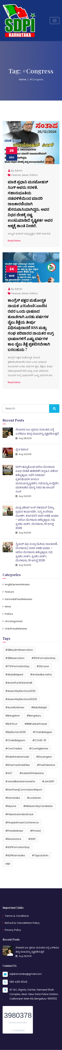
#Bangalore (12, 715)
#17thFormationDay (17, 666)
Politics (33, 175)
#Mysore (10, 806)
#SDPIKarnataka (15, 855)
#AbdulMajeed (14, 674)
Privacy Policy (13, 930)
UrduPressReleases (16, 628)
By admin (16, 170)
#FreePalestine (46, 765)
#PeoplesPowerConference (22, 822)
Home (22, 79)
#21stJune (43, 666)
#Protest (35, 830)
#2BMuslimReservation (19, 650)
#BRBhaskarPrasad (35, 724)
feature (16, 175)
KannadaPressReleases (18, 599)
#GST (8, 773)
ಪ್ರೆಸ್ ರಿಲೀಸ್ (22, 450)
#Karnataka (12, 798)
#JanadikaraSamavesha (20, 781)
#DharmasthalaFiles (17, 765)
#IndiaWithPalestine (31, 773)
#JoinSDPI (48, 781)
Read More (14, 240)
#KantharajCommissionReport (23, 789)
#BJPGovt (11, 724)
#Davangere (44, 756)
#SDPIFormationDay (17, 847)
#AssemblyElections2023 (20, 691)
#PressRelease (14, 830)
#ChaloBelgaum (15, 740)
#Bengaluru (34, 715)
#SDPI (31, 839)
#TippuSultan (40, 855)
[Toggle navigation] (54, 20)
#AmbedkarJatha (41, 674)
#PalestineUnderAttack (19, 814)
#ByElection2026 (15, 732)
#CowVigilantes (38, 748)
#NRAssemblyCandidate (38, 806)
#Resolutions (13, 839)
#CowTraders (13, 748)
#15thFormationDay (43, 658)
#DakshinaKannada (17, 756)
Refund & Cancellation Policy (22, 923)
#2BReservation (14, 658)
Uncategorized (13, 621)
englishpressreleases (17, 584)
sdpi (7, 863)
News (25, 175)
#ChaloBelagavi (42, 732)
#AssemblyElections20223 (21, 699)
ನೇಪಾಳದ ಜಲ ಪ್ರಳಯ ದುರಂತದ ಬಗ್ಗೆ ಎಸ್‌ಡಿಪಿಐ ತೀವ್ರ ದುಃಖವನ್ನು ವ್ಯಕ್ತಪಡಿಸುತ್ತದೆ (37, 432)
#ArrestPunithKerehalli (18, 682)
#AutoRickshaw (14, 707)
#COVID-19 (39, 740)
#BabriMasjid (39, 707)
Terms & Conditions (17, 916)
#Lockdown (34, 798)
